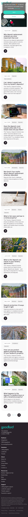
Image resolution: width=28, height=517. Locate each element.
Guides (3, 481)
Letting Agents (5, 449)
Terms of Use (4, 513)
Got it (14, 12)
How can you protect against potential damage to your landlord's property (13, 351)
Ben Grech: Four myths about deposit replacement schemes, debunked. (13, 173)
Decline (14, 16)
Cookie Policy (12, 510)
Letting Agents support (7, 486)
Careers (3, 465)
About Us (3, 459)
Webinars (3, 479)
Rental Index (4, 475)
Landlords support (6, 489)
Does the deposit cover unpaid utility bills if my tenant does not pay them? (13, 128)
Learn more (17, 8)
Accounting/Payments (6, 444)
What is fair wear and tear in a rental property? (14, 217)
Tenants (3, 453)
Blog (2, 477)
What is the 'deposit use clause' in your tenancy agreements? (12, 261)
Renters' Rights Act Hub (7, 473)
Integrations (4, 440)
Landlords (3, 451)
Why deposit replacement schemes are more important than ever (13, 36)
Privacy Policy (4, 510)
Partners (3, 461)
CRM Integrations (5, 442)
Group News (4, 463)
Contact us (4, 467)
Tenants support (5, 491)
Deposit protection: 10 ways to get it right (14, 306)
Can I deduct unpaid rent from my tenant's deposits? (14, 83)
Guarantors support (6, 493)
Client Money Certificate (14, 513)
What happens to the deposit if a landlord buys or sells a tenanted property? (14, 395)
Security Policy (19, 510)
